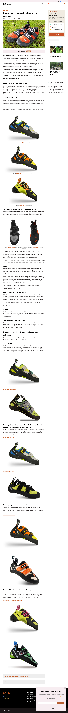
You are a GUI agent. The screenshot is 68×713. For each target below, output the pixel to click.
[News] (60, 1)
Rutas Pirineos (30, 694)
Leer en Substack (52, 94)
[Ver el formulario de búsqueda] (64, 1)
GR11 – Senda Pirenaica (32, 696)
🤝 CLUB (58, 3)
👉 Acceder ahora (56, 34)
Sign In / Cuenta (46, 1)
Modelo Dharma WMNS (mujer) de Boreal (12, 600)
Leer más (52, 59)
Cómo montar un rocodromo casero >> (14, 681)
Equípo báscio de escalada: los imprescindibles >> (16, 676)
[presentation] (56, 49)
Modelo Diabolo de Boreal (9, 515)
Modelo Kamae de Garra (8, 471)
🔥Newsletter (51, 3)
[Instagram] (54, 1)
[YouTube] (52, 1)
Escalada (5, 10)
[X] (58, 1)
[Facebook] (56, 1)
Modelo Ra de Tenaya (8, 551)
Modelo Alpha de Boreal (8, 355)
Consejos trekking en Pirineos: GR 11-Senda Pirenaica (55, 73)
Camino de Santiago (31, 700)
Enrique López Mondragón (8, 18)
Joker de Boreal (23, 142)
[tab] (53, 40)
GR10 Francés (30, 698)
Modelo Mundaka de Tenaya (9, 637)
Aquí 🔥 (28, 51)
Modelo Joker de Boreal (8, 437)
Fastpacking (29, 701)
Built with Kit (51, 708)
